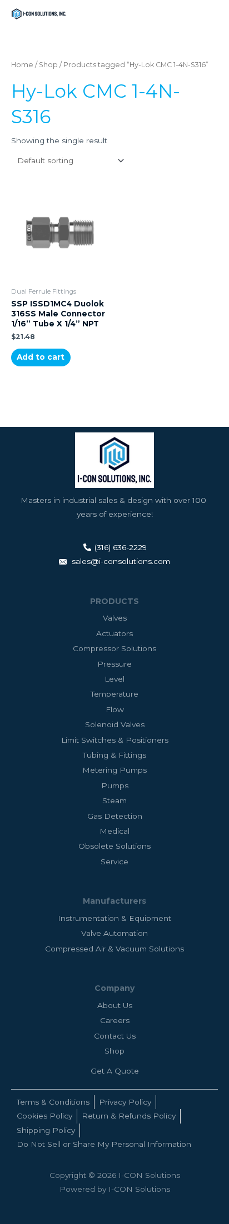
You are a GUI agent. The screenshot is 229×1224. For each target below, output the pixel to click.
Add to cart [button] (40, 356)
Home (22, 65)
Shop (48, 65)
